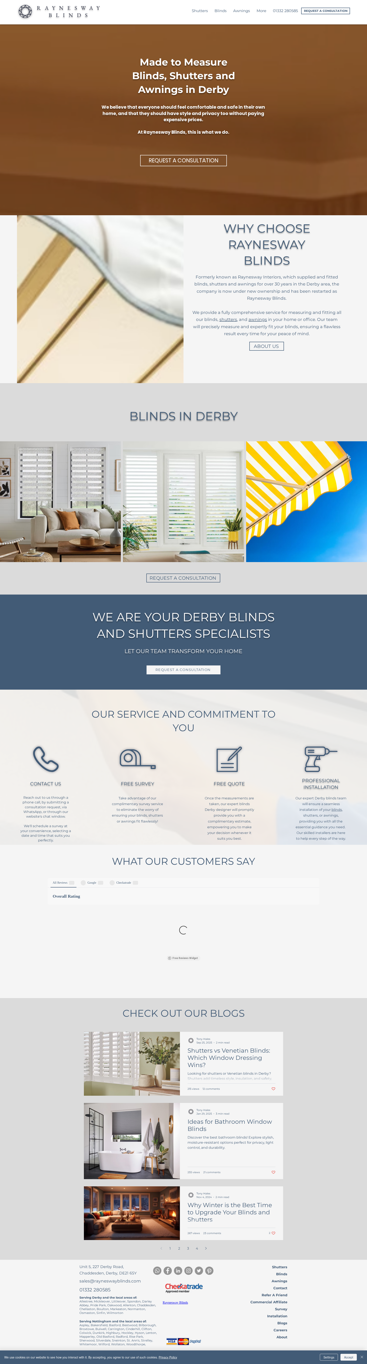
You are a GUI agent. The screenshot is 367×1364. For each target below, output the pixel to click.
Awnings (279, 1281)
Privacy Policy (168, 1357)
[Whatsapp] (157, 1271)
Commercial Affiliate (268, 1302)
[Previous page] (161, 1248)
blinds (337, 810)
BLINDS (70, 15)
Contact (280, 1288)
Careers (280, 1330)
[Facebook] (168, 1271)
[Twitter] (199, 1271)
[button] (261, 11)
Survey (281, 1309)
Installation (277, 1316)
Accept (348, 1357)
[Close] (361, 1357)
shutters (228, 319)
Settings (328, 1357)
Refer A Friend (274, 1295)
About (282, 1337)
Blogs (282, 1323)
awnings (257, 319)
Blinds (281, 1274)
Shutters (279, 1267)
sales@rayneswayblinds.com (110, 1281)
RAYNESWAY (70, 7)
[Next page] (206, 1248)
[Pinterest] (209, 1271)
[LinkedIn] (178, 1271)
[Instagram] (188, 1271)
